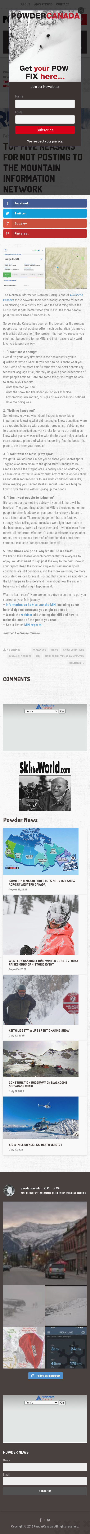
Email (19, 112)
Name (19, 96)
